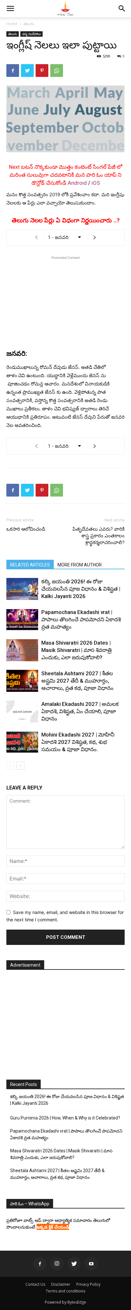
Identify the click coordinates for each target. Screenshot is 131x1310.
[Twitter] (27, 70)
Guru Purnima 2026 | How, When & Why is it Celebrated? (65, 1117)
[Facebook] (12, 70)
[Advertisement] (65, 301)
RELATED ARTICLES (30, 564)
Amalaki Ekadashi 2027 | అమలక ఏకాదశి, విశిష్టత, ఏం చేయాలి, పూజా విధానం (80, 711)
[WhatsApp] (56, 70)
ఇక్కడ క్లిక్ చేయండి (53, 1227)
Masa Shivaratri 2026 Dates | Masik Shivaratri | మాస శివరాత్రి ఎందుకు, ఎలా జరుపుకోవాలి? (76, 650)
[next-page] (20, 766)
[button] (10, 8)
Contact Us (35, 1284)
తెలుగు (29, 23)
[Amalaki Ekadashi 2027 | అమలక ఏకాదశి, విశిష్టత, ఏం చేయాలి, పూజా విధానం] (22, 711)
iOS (96, 183)
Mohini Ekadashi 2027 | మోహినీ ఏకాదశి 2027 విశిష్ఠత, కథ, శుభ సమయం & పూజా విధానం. (77, 741)
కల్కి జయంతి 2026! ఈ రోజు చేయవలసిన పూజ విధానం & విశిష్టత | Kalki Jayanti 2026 (80, 588)
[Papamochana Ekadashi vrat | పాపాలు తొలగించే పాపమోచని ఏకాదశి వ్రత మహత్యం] (22, 620)
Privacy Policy (88, 1284)
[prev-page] (10, 766)
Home (11, 23)
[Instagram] (57, 1263)
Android (77, 183)
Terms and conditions (65, 1291)
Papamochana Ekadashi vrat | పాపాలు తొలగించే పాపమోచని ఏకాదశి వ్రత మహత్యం (81, 619)
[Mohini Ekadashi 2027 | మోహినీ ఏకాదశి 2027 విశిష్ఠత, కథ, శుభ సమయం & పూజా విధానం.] (22, 742)
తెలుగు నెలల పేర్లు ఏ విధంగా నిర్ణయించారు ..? (66, 220)
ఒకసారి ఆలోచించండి (25, 529)
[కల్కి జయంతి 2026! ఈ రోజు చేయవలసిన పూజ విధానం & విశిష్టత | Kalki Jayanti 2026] (22, 589)
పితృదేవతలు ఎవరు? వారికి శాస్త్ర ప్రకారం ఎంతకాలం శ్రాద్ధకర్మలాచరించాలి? (98, 535)
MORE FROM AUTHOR (80, 564)
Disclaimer (60, 1284)
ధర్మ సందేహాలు (31, 34)
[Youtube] (91, 1263)
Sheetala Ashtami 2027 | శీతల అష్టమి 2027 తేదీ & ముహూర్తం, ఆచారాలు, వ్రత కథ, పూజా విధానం (77, 680)
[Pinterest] (42, 70)
